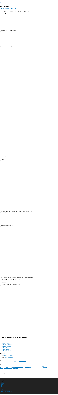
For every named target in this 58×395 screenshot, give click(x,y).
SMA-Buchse (11, 368)
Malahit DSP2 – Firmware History (5, 342)
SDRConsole (5, 368)
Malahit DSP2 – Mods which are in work (6, 343)
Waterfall (17, 368)
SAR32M (2, 384)
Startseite (2, 3)
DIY (1, 381)
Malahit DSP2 (22, 361)
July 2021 (3, 373)
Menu (0, 2)
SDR (1, 385)
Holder (7, 367)
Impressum (2, 4)
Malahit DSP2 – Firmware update (5, 349)
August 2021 (3, 372)
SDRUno (7, 368)
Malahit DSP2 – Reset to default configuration (6, 346)
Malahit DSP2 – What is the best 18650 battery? (7, 344)
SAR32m (44, 367)
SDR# (2, 368)
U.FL (15, 368)
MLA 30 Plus (27, 367)
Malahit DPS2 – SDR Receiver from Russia (6, 350)
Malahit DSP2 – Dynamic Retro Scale (6, 348)
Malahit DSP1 (13, 367)
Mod (30, 367)
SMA (9, 368)
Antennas (2, 380)
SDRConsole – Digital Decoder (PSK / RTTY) (8, 8)
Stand (13, 368)
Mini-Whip (2, 383)
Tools (2, 386)
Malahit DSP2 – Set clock (4, 347)
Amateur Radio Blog (3, 1)
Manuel (2, 356)
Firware (2, 382)
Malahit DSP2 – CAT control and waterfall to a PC (7, 345)
